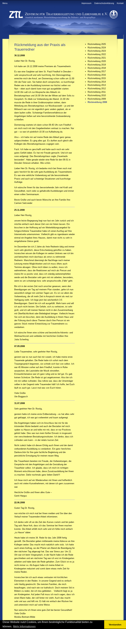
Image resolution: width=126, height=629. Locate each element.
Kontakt (120, 3)
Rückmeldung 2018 (97, 68)
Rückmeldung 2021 (97, 58)
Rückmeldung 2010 (97, 95)
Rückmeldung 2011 (97, 92)
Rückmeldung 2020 (97, 61)
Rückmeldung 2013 (97, 85)
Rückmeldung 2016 (97, 75)
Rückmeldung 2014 (97, 82)
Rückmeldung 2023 (97, 51)
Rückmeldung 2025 (97, 44)
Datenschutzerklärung (104, 3)
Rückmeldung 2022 (97, 54)
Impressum (86, 3)
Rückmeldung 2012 (97, 88)
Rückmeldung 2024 (97, 47)
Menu (5, 3)
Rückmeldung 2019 (97, 64)
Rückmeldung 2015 (97, 78)
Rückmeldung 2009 (97, 99)
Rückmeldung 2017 (97, 71)
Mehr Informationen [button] (24, 626)
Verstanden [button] (115, 624)
